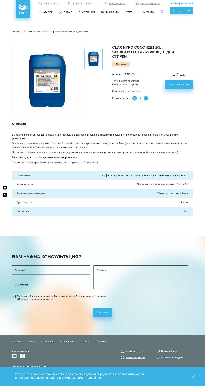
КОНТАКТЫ (148, 12)
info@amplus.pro (117, 3)
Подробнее (93, 377)
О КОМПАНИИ (86, 12)
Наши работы (68, 341)
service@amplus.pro (150, 3)
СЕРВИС (67, 12)
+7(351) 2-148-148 (181, 3)
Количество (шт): (121, 98)
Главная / (16, 31)
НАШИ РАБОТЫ (110, 12)
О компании (47, 341)
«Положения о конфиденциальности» (35, 299)
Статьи (85, 341)
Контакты (100, 341)
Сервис (31, 341)
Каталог (16, 341)
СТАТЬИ (130, 12)
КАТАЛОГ (47, 12)
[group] (47, 80)
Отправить (103, 312)
